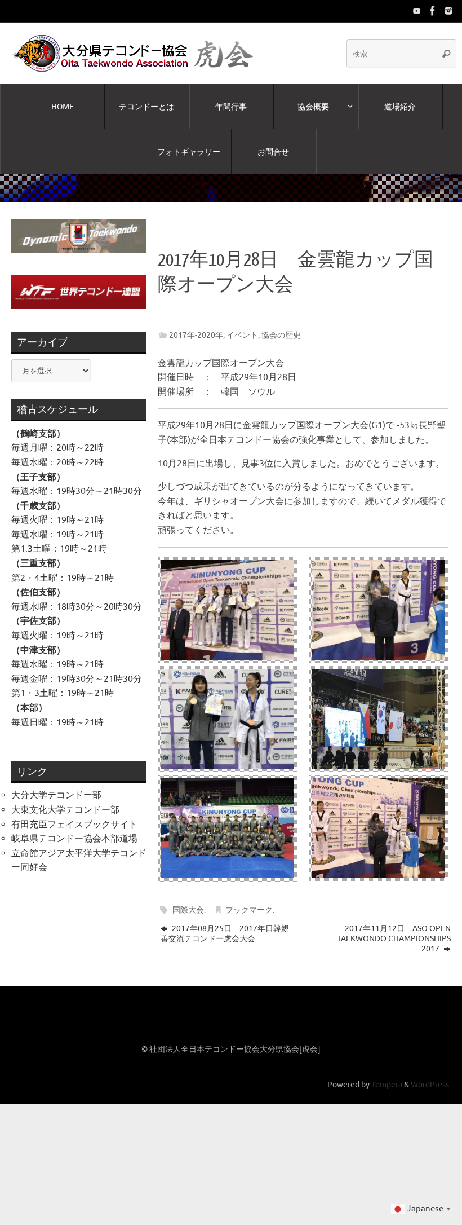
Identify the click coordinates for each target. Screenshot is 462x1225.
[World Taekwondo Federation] (433, 11)
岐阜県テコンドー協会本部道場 (74, 828)
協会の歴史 (281, 324)
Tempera (386, 1074)
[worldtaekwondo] (448, 11)
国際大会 (188, 899)
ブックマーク (249, 899)
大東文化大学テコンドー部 (65, 799)
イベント (242, 324)
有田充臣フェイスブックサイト (74, 813)
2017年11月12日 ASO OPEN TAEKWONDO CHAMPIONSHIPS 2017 (394, 927)
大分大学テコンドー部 (56, 784)
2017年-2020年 (196, 324)
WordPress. (431, 1074)
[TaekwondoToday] (417, 11)
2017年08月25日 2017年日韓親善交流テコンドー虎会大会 (225, 922)
